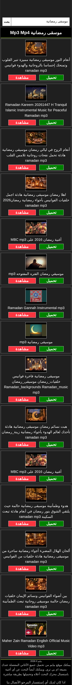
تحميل (51, 77)
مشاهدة (22, 77)
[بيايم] (36, 9)
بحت (7, 21)
